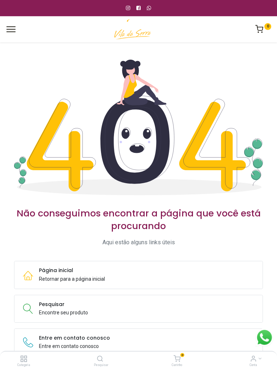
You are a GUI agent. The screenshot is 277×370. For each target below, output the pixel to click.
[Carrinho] (176, 359)
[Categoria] (23, 359)
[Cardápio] (11, 29)
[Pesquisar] (100, 359)
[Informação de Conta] (253, 359)
